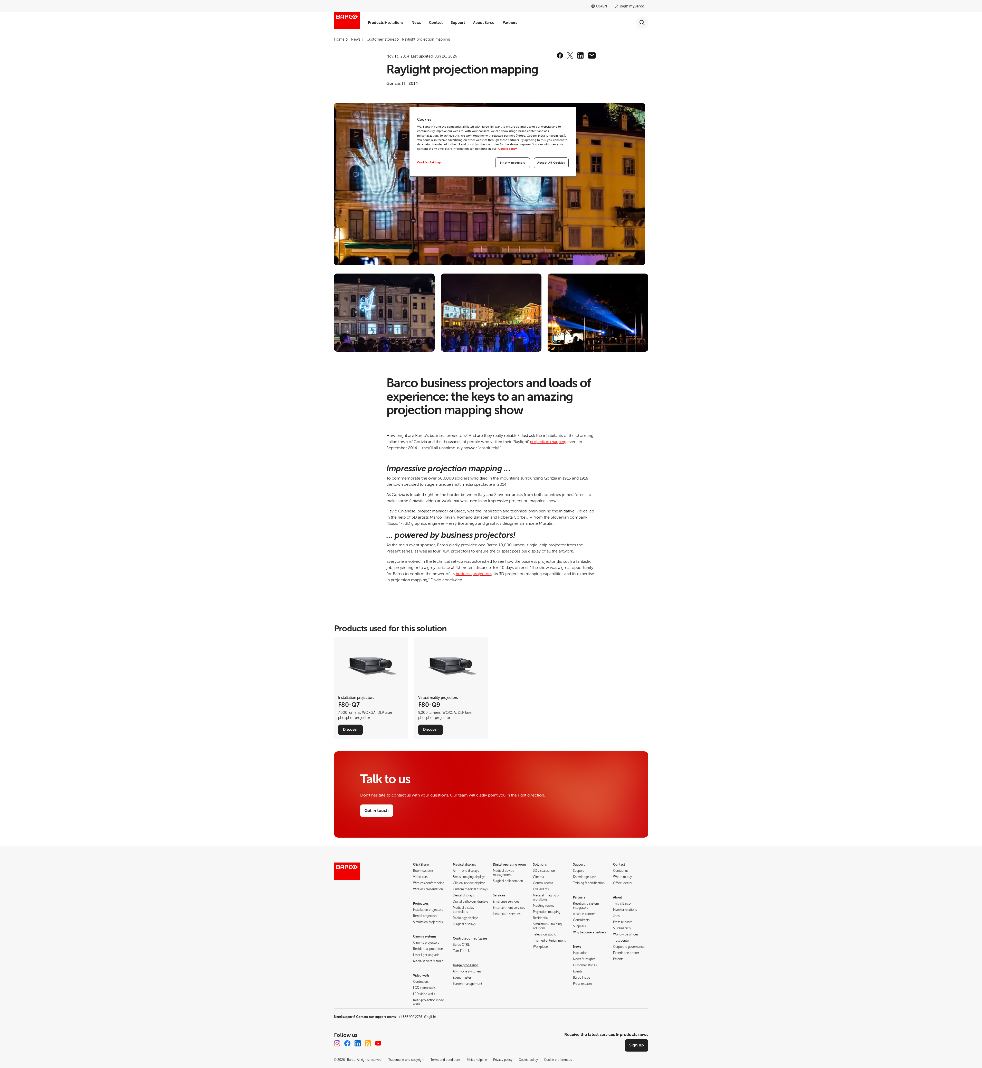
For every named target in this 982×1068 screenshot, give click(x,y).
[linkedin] (580, 55)
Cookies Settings (429, 162)
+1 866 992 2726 (417, 1017)
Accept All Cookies (551, 162)
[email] (592, 55)
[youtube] (378, 1043)
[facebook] (560, 55)
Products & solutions (385, 23)
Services (499, 895)
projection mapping (548, 441)
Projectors (420, 903)
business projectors (474, 574)
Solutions (540, 864)
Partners (510, 23)
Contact (436, 23)
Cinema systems (424, 936)
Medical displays (464, 864)
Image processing (465, 965)
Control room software (470, 938)
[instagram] (337, 1043)
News (416, 23)
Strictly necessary (513, 162)
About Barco (483, 23)
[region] (492, 142)
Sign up (636, 1045)
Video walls (421, 975)
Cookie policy (507, 149)
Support (458, 23)
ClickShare (421, 864)
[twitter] (570, 55)
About (617, 897)
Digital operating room (509, 864)
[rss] (368, 1043)
